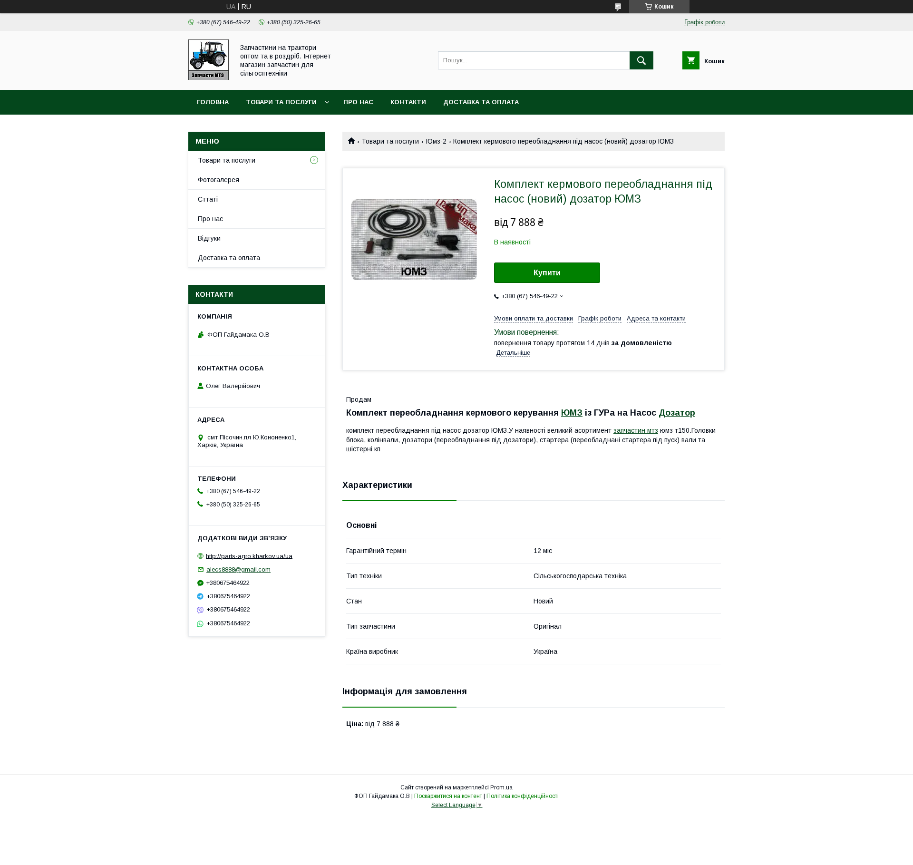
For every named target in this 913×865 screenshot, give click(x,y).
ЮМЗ (572, 413)
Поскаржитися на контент (448, 796)
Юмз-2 (436, 141)
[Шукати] (641, 60)
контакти (408, 102)
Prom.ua (501, 787)
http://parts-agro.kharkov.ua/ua (249, 555)
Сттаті (208, 199)
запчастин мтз (635, 430)
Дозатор (677, 413)
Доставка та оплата (481, 102)
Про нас (358, 102)
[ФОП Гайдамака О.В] (208, 77)
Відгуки (209, 238)
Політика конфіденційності (522, 796)
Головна (213, 102)
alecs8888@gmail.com (238, 569)
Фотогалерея (218, 180)
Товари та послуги (281, 102)
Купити (547, 273)
